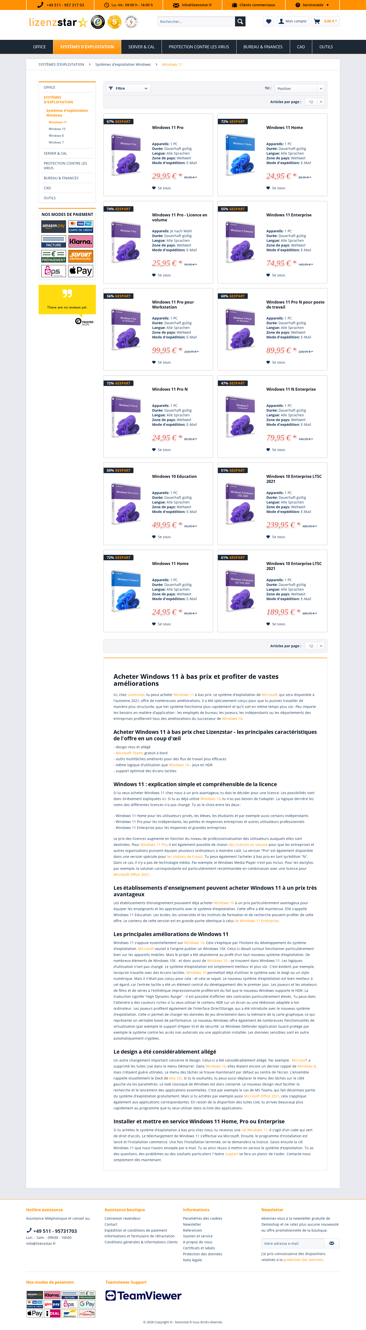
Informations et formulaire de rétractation (140, 1236)
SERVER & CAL (55, 153)
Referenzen (192, 1230)
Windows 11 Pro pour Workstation (173, 305)
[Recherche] (240, 21)
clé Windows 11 (254, 1130)
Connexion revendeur (123, 1218)
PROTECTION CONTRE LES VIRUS (65, 165)
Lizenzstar (136, 694)
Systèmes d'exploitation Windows (67, 113)
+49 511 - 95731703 (54, 1231)
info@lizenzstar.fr (197, 4)
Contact (111, 1224)
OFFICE (49, 87)
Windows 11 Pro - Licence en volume (179, 217)
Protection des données (202, 1254)
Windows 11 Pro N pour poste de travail (295, 305)
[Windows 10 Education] (126, 504)
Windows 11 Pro (167, 127)
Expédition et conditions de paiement (136, 1230)
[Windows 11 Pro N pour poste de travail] (240, 329)
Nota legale (192, 1260)
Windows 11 (58, 122)
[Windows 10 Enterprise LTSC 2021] (240, 504)
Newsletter (192, 1224)
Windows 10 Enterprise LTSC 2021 (294, 479)
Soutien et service (198, 1236)
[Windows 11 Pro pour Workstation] (126, 329)
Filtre (120, 88)
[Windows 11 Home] (240, 155)
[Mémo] (268, 21)
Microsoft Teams (129, 753)
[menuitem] (201, 21)
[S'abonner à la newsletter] (332, 1243)
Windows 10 (57, 129)
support (231, 1153)
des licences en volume (248, 844)
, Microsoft (298, 1060)
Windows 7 (56, 142)
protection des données (303, 1259)
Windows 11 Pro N (170, 389)
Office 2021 (139, 874)
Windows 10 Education (174, 476)
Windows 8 (56, 135)
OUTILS (50, 197)
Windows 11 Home (284, 127)
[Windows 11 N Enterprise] (240, 416)
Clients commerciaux (257, 4)
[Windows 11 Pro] (126, 155)
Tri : (268, 88)
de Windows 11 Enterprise (257, 920)
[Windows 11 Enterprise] (240, 242)
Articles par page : (285, 101)
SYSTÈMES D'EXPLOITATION (58, 99)
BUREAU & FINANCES (61, 178)
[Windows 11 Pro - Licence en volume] (126, 242)
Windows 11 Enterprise (288, 215)
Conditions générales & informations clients (141, 1242)
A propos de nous (197, 1242)
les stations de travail (185, 856)
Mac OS (175, 1078)
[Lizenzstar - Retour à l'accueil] (59, 22)
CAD (47, 188)
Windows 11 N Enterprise (291, 389)
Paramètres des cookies (202, 1218)
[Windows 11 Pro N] (126, 416)
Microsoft (269, 694)
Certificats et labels (199, 1248)
